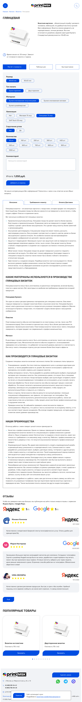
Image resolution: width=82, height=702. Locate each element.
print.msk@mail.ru (10, 692)
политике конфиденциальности (48, 697)
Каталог (12, 11)
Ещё (8, 599)
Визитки (18, 11)
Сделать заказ (65, 675)
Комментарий (12, 156)
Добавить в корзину (18, 183)
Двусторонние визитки (55, 643)
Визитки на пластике (14, 643)
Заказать (21, 653)
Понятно (19, 695)
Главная (5, 11)
